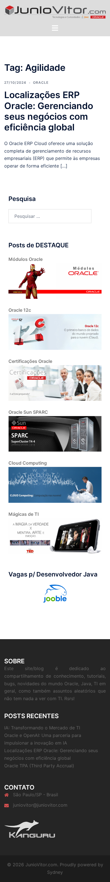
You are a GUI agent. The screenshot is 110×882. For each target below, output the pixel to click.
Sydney (55, 872)
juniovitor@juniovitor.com (40, 805)
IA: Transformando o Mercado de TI (42, 728)
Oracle (41, 82)
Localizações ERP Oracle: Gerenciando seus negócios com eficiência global (48, 111)
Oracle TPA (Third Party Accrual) (39, 765)
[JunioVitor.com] (55, 11)
